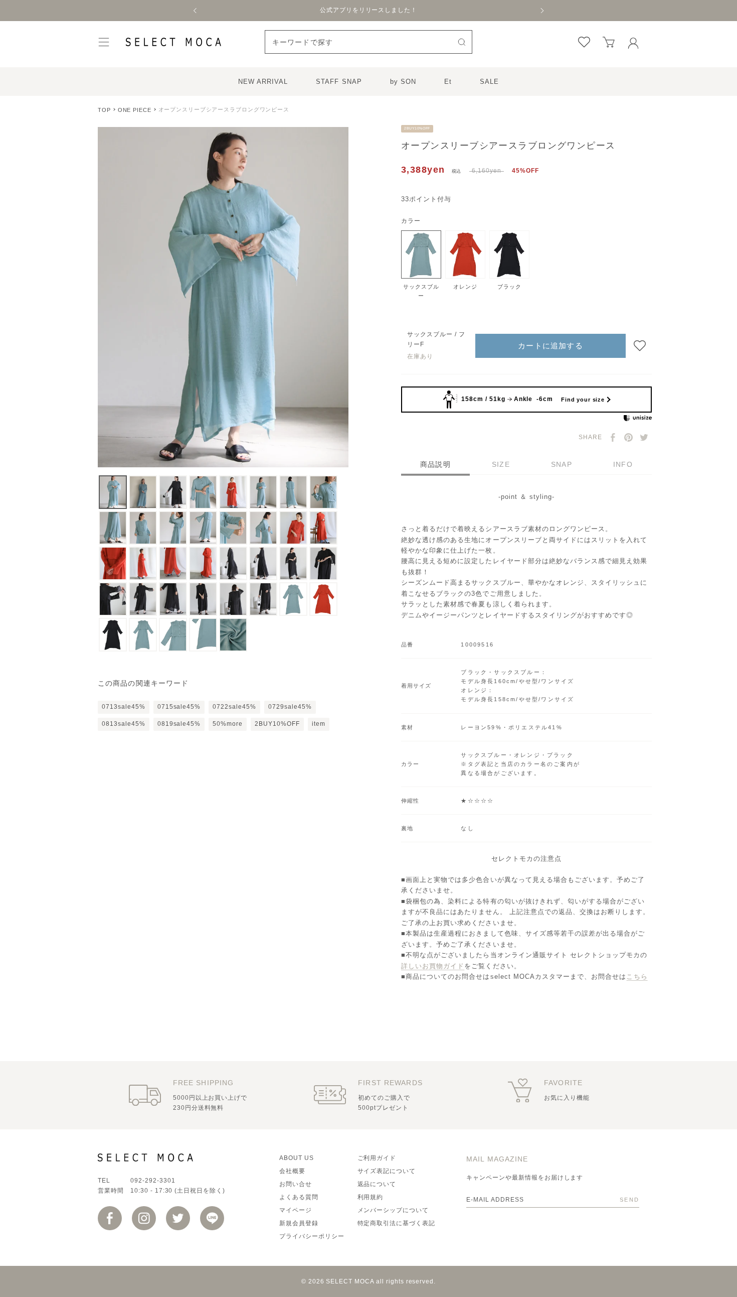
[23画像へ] (293, 563)
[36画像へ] (203, 635)
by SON (403, 81)
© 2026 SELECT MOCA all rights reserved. (368, 1281)
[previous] (195, 10)
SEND (629, 1200)
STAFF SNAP (338, 81)
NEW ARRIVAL (263, 81)
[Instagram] (144, 1218)
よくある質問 (298, 1197)
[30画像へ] (263, 599)
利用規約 (370, 1197)
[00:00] (223, 297)
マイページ (295, 1210)
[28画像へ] (203, 599)
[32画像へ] (323, 599)
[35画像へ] (173, 635)
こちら (636, 976)
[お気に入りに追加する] (640, 345)
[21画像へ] (233, 563)
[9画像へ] (113, 528)
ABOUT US (296, 1157)
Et (448, 81)
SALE (489, 81)
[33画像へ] (113, 635)
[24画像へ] (323, 563)
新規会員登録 (298, 1223)
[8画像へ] (323, 492)
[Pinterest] (628, 437)
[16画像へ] (323, 528)
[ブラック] (509, 254)
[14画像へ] (263, 528)
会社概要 (292, 1171)
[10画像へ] (143, 528)
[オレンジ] (465, 254)
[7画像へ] (293, 492)
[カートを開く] (609, 42)
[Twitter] (644, 437)
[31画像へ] (293, 599)
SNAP (561, 465)
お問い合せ (295, 1184)
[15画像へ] (293, 528)
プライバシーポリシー (311, 1236)
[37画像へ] (233, 635)
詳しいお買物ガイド (432, 966)
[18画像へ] (143, 563)
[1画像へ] (113, 492)
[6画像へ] (263, 492)
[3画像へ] (173, 492)
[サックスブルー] (421, 254)
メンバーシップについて (393, 1210)
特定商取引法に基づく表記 (396, 1223)
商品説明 (435, 465)
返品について (377, 1184)
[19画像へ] (173, 563)
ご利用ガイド (377, 1157)
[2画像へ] (143, 492)
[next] (541, 10)
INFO (623, 465)
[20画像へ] (203, 563)
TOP (104, 110)
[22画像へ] (263, 563)
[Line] (212, 1218)
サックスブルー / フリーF (436, 339)
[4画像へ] (203, 492)
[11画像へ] (173, 528)
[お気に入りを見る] (584, 42)
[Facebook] (613, 437)
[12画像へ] (203, 528)
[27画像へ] (173, 599)
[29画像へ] (233, 599)
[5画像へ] (233, 492)
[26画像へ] (143, 599)
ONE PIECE (134, 110)
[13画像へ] (233, 528)
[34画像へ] (143, 635)
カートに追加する (550, 345)
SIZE (501, 465)
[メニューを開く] (104, 42)
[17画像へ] (113, 563)
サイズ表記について (386, 1171)
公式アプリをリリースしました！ (369, 10)
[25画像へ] (113, 599)
